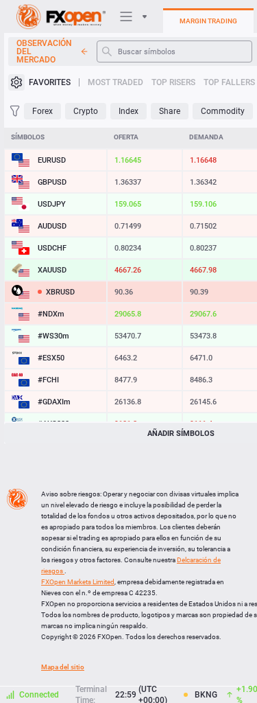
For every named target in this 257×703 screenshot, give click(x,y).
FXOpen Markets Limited (77, 582)
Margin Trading (208, 21)
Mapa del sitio (62, 667)
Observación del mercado (44, 51)
